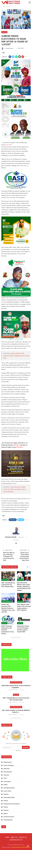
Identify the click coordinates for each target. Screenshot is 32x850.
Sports (6, 813)
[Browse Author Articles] (16, 530)
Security (6, 810)
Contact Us (23, 837)
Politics (4, 32)
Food (5, 778)
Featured (6, 775)
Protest (6, 807)
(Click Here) (8, 144)
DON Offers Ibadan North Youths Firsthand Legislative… (16, 686)
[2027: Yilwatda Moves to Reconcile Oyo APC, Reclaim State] (8, 576)
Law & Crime (7, 791)
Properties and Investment (12, 804)
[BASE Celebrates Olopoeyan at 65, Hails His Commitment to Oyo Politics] (8, 619)
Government (7, 781)
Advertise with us (16, 840)
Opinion (6, 794)
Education (7, 768)
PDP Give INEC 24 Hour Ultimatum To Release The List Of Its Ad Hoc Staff (8, 556)
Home (7, 837)
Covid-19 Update (9, 765)
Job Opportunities (16, 682)
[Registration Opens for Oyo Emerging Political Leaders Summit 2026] (24, 619)
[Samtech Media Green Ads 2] (16, 231)
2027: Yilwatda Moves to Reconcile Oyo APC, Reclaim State (16, 699)
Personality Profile (9, 797)
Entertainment (8, 772)
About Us (14, 837)
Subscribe (26, 747)
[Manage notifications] (27, 846)
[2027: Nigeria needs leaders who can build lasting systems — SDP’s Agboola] (24, 598)
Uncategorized (6, 601)
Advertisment (8, 762)
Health (5, 784)
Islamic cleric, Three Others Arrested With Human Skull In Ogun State (24, 556)
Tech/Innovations (9, 817)
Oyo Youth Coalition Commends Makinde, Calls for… (16, 711)
